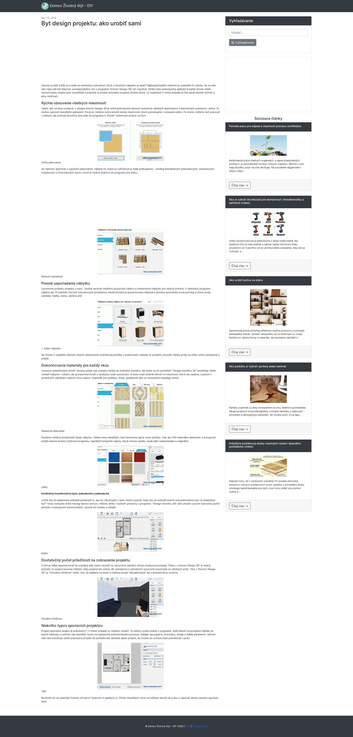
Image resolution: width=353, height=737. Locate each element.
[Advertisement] (130, 57)
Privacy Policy (200, 726)
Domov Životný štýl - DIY (71, 5)
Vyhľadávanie (244, 42)
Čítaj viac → (239, 185)
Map (187, 726)
